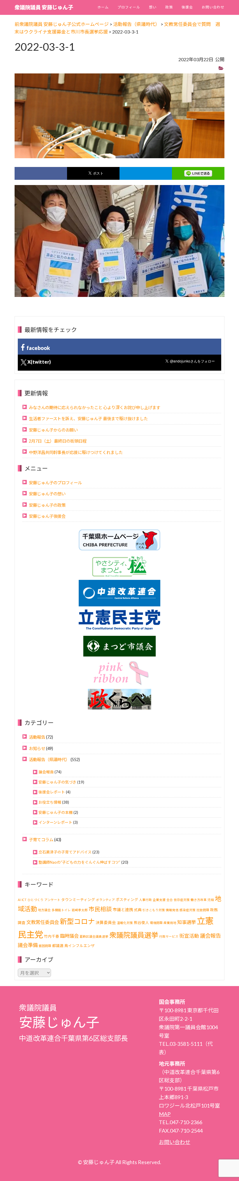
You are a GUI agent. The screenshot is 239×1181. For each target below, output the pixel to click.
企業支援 (159, 900)
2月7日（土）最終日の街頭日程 (58, 441)
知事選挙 (186, 922)
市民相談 (100, 909)
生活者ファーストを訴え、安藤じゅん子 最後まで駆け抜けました (88, 418)
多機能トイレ (61, 910)
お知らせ (37, 748)
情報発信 (172, 910)
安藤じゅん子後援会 (47, 516)
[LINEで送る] (198, 173)
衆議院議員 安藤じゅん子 (44, 7)
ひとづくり (35, 900)
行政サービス (168, 936)
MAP (165, 1114)
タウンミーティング (78, 899)
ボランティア (105, 900)
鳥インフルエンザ (79, 946)
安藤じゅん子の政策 (47, 505)
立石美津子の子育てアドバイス (65, 852)
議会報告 (46, 772)
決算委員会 (106, 922)
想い (153, 7)
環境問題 (156, 923)
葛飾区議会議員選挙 (94, 936)
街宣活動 (189, 936)
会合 (169, 900)
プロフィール (128, 7)
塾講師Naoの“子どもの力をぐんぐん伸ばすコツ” (79, 862)
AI (19, 900)
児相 (211, 900)
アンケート (52, 900)
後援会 (187, 7)
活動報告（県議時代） (49, 759)
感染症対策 (188, 910)
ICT (24, 900)
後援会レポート (51, 792)
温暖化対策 (125, 923)
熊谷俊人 (141, 922)
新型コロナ (77, 921)
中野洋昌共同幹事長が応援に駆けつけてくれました (76, 452)
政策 (169, 7)
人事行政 (145, 900)
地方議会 (44, 910)
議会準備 (28, 945)
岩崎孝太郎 (80, 910)
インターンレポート (55, 822)
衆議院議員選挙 (133, 935)
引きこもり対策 (154, 910)
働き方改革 (199, 900)
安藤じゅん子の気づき (57, 782)
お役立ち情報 (49, 802)
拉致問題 (202, 910)
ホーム (103, 7)
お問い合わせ (213, 7)
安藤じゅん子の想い (47, 493)
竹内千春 (51, 936)
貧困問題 (44, 946)
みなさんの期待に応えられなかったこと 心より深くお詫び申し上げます (94, 407)
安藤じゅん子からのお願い (53, 429)
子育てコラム (41, 839)
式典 (138, 910)
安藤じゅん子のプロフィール (55, 482)
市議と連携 (123, 909)
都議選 (58, 946)
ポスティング (127, 899)
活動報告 (37, 737)
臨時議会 (69, 936)
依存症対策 (182, 900)
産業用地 (170, 923)
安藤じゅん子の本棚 (55, 812)
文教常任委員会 (42, 922)
